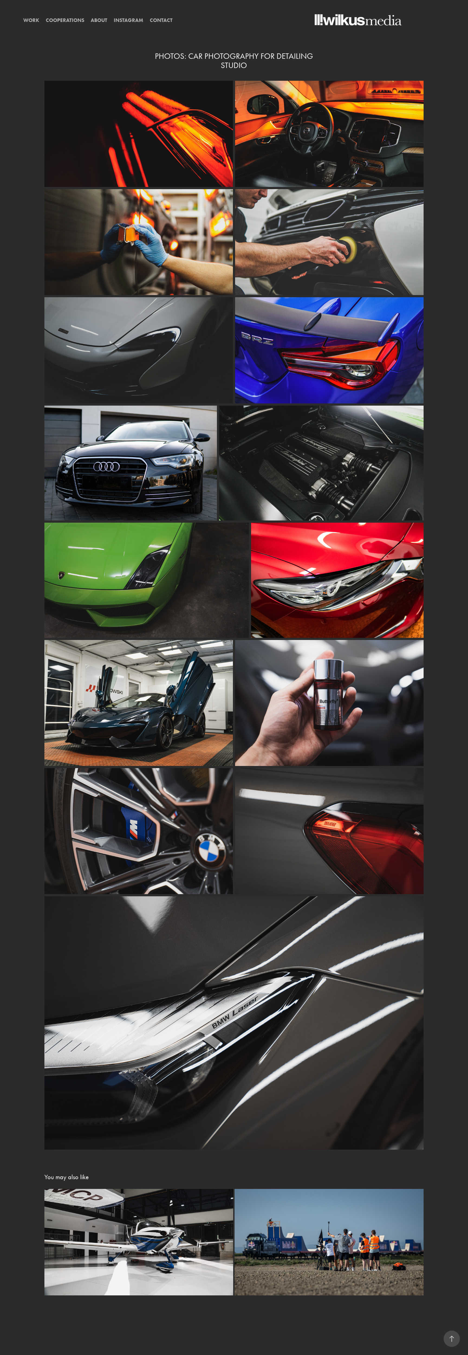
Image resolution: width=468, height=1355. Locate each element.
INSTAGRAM (128, 20)
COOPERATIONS (65, 20)
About (99, 20)
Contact (161, 20)
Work (31, 20)
